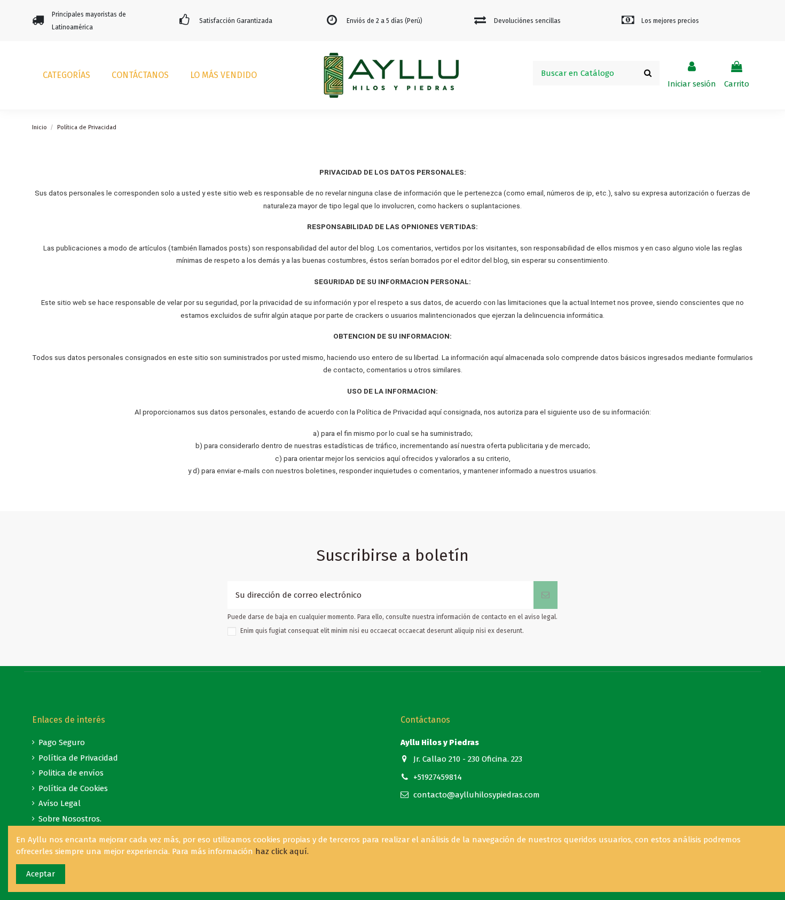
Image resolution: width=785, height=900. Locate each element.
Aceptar (40, 874)
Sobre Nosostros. (69, 819)
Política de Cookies (73, 788)
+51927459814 (437, 777)
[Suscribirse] (545, 595)
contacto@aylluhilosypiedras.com (476, 795)
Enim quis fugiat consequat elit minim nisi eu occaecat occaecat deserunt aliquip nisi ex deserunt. (382, 631)
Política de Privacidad (78, 758)
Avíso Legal (59, 803)
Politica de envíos (71, 773)
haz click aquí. (282, 851)
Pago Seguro (61, 742)
